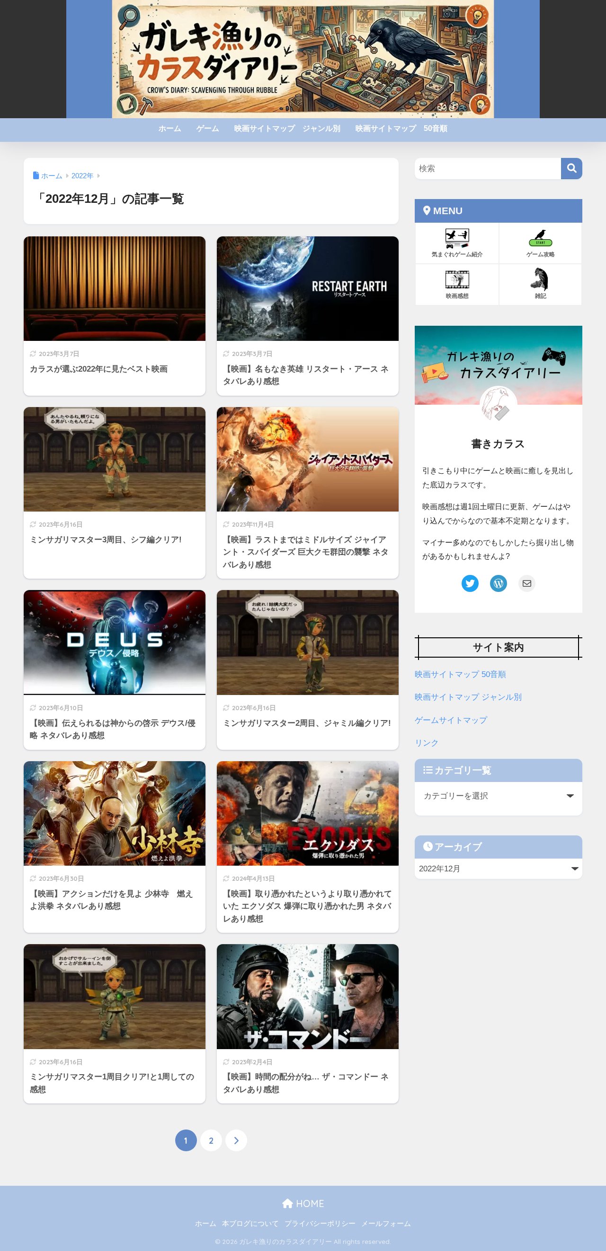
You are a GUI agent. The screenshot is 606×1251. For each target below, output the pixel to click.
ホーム (170, 128)
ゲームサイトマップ (451, 720)
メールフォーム (386, 1223)
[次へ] (236, 1140)
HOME (308, 1203)
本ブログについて (250, 1223)
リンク (427, 742)
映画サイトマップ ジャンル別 (287, 128)
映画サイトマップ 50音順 (401, 128)
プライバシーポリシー (320, 1223)
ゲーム (207, 128)
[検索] (571, 168)
